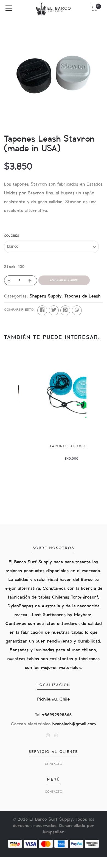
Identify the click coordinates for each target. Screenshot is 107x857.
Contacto (53, 764)
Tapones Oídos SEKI (52, 446)
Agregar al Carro (64, 280)
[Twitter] (54, 310)
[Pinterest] (65, 310)
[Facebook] (42, 310)
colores (11, 236)
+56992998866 (57, 715)
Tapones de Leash (82, 296)
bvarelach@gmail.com (74, 724)
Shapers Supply (46, 296)
